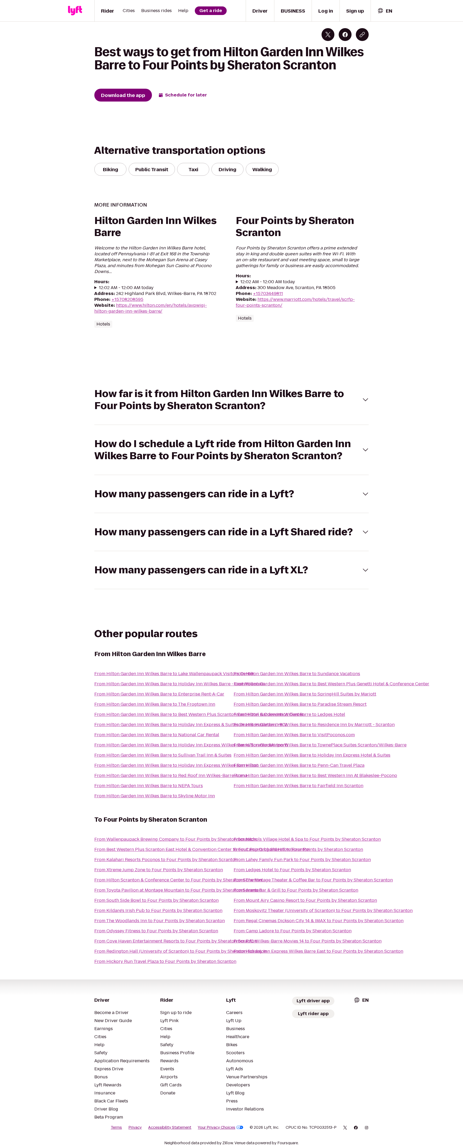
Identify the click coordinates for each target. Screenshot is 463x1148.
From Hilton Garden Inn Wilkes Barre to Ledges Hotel (289, 714)
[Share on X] (328, 34)
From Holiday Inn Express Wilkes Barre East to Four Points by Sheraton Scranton (318, 951)
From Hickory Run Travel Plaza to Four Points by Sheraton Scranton (165, 961)
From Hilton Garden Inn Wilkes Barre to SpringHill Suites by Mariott (305, 694)
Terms (116, 1127)
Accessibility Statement (169, 1127)
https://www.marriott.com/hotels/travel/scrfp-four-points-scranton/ (295, 302)
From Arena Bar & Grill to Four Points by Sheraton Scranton (296, 890)
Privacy (135, 1127)
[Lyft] (75, 10)
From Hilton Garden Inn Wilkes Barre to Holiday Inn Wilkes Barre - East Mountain (179, 684)
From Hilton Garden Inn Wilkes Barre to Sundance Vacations (297, 674)
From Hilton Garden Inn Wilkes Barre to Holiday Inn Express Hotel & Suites (312, 755)
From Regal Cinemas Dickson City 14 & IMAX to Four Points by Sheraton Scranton (319, 921)
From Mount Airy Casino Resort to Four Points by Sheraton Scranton (305, 900)
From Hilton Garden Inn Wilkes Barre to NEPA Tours (148, 786)
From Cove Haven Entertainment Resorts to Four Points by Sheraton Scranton (175, 941)
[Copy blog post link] (362, 34)
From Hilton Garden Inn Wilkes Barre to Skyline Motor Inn (154, 796)
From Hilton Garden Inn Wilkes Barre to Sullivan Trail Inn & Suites (163, 755)
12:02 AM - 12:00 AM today (126, 288)
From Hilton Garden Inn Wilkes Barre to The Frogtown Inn (154, 704)
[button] (231, 400)
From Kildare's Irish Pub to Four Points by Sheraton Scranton (158, 910)
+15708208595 (127, 299)
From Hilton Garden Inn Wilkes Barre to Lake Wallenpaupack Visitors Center (174, 674)
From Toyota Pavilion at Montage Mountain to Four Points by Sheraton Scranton (178, 890)
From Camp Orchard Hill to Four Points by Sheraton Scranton (298, 849)
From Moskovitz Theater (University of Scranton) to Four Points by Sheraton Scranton (323, 910)
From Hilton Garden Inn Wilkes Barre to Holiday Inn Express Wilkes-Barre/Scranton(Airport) (191, 745)
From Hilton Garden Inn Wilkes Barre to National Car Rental (156, 735)
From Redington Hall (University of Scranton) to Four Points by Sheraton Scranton (180, 951)
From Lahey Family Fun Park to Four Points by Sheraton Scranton (302, 860)
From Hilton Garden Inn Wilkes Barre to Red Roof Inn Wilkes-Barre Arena (170, 775)
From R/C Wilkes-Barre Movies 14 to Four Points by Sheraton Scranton (308, 941)
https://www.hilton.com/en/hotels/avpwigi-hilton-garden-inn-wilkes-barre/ (150, 308)
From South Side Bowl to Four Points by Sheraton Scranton (156, 900)
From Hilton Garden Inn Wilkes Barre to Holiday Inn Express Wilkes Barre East (176, 765)
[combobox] (384, 11)
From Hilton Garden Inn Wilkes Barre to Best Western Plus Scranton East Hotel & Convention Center (199, 714)
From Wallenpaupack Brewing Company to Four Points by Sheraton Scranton (175, 839)
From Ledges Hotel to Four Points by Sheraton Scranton (292, 870)
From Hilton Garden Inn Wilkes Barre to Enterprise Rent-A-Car (159, 694)
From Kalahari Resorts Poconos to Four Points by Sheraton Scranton (166, 860)
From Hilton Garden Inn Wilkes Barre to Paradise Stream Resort (300, 704)
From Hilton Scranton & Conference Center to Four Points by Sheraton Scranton (178, 880)
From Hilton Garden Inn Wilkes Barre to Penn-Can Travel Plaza (299, 765)
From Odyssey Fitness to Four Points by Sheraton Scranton (156, 931)
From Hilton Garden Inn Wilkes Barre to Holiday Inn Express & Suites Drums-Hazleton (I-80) (190, 724)
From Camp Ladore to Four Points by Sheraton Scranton (293, 931)
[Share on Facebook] (345, 34)
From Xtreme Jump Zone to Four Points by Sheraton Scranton (158, 870)
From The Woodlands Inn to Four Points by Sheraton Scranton (159, 921)
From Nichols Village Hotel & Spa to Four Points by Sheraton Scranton (307, 839)
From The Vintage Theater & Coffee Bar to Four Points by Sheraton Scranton (313, 880)
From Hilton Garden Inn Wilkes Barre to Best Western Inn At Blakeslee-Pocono (315, 775)
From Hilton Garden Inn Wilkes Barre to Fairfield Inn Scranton (298, 786)
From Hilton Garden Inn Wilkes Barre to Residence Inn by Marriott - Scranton (314, 724)
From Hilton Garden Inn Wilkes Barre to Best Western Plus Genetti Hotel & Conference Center (331, 684)
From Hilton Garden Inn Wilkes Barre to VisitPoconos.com (294, 735)
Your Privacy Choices (216, 1127)
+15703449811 (268, 293)
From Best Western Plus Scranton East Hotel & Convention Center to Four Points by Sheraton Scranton (201, 849)
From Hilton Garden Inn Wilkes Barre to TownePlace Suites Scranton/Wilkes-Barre (320, 745)
